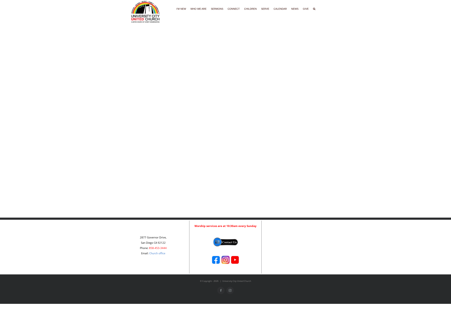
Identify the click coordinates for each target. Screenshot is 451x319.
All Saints (222, 144)
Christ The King (228, 40)
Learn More (228, 57)
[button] (314, 8)
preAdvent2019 (224, 47)
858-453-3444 (158, 248)
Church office (157, 253)
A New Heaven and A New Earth (244, 92)
